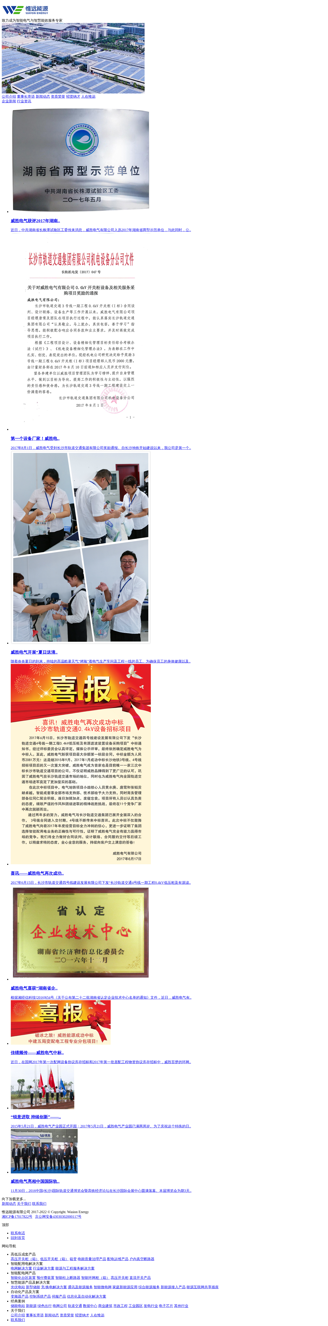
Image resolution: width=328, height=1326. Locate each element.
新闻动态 (43, 96)
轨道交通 (75, 1306)
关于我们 (24, 1204)
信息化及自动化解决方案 (86, 1296)
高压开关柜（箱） (25, 1259)
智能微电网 (103, 1287)
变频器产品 (20, 1296)
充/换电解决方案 (54, 1287)
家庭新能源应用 (124, 1287)
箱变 (73, 1259)
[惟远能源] (25, 16)
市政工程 (120, 1306)
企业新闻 (9, 101)
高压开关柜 (120, 1278)
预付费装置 (45, 1278)
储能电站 (18, 1306)
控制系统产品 (40, 1296)
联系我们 (39, 1204)
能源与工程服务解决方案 (75, 1268)
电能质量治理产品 (92, 1259)
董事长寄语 (26, 96)
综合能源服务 (149, 1287)
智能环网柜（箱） (95, 1278)
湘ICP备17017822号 (17, 1216)
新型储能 (33, 1287)
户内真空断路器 (141, 1259)
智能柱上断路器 (67, 1278)
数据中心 (90, 1306)
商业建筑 (105, 1306)
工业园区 (136, 1306)
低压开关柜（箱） (54, 1259)
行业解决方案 (43, 1268)
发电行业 (151, 1306)
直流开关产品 (140, 1278)
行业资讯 (24, 101)
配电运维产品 (118, 1259)
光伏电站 (18, 1287)
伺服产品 (59, 1296)
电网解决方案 (21, 1268)
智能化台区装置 (23, 1278)
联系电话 (18, 1233)
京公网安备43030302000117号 (58, 1216)
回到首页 (18, 1238)
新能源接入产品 (173, 1287)
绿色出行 (44, 1306)
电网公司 (60, 1306)
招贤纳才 (73, 96)
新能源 (31, 1306)
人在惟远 (88, 96)
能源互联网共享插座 (203, 1287)
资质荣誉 (58, 96)
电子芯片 (166, 1306)
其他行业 (181, 1306)
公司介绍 (9, 96)
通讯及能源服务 (80, 1287)
